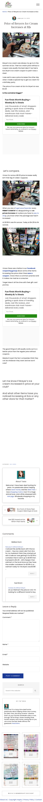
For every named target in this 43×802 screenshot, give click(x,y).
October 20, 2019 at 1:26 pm (16, 588)
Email (5, 654)
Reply (32, 573)
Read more (13, 754)
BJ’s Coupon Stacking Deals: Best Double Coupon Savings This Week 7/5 (31, 771)
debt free (31, 490)
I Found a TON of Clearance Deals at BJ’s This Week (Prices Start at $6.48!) (10, 771)
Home (4, 12)
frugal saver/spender (23, 208)
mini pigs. (10, 496)
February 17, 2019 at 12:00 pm (14, 547)
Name (5, 644)
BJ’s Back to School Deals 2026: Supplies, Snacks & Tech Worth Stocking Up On (31, 742)
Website (5, 665)
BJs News (13, 464)
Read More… (16, 723)
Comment (7, 617)
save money (16, 490)
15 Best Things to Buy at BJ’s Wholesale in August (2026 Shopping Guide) (11, 742)
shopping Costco (17, 492)
